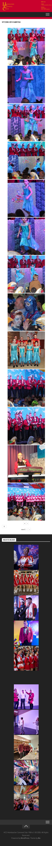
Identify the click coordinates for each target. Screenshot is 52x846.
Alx (39, 838)
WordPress (25, 838)
